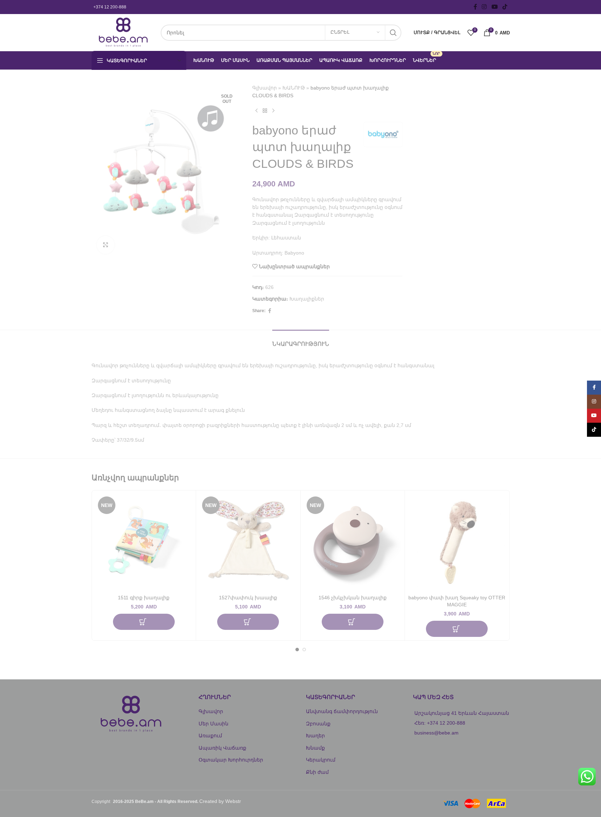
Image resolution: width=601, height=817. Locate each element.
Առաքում (210, 735)
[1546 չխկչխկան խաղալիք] (352, 542)
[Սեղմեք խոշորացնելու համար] (105, 244)
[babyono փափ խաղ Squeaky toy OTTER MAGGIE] (457, 542)
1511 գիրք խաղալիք (143, 597)
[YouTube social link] (494, 6)
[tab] (300, 340)
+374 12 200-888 (109, 7)
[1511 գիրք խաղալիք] (144, 542)
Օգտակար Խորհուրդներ (231, 760)
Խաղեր (315, 735)
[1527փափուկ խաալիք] (248, 542)
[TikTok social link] (504, 6)
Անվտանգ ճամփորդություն (342, 711)
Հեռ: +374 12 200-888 (439, 723)
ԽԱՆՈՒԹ (293, 88)
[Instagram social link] (484, 6)
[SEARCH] (393, 33)
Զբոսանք (318, 723)
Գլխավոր (264, 88)
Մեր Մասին (213, 723)
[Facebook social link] (475, 6)
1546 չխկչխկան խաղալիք (353, 597)
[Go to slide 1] (297, 649)
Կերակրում (320, 760)
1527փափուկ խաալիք (248, 597)
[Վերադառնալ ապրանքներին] (265, 111)
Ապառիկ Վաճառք (222, 748)
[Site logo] (123, 32)
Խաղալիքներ (306, 299)
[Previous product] (256, 111)
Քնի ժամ (317, 772)
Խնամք (315, 748)
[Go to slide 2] (304, 649)
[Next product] (273, 111)
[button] (144, 622)
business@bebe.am (436, 733)
